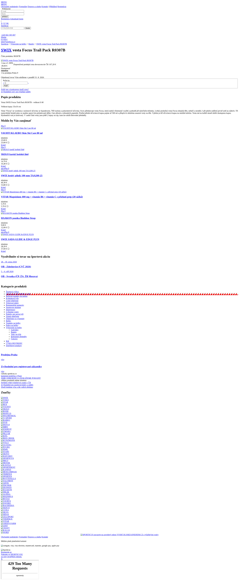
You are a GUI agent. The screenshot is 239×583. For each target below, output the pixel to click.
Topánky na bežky (13, 323)
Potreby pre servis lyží (14, 314)
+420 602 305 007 (8, 35)
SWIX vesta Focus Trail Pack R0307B (51, 44)
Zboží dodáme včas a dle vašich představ (17, 387)
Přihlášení (53, 6)
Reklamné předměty (19, 337)
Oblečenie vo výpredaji (15, 319)
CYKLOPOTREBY (14, 343)
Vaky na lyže (16, 334)
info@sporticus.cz (8, 42)
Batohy (31, 44)
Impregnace (10, 310)
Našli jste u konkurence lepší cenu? (15, 89)
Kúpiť (3, 145)
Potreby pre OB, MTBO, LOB (18, 294)
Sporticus (4, 44)
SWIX (6, 50)
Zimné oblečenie (12, 316)
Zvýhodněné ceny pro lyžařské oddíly (16, 92)
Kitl (7, 341)
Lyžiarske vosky (12, 312)
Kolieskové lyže (12, 298)
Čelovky (14, 339)
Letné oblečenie (12, 301)
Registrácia (62, 6)
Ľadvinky (15, 330)
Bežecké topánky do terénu (16, 296)
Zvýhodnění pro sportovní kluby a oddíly (17, 385)
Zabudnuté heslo (16, 19)
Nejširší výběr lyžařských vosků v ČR (16, 383)
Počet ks (6, 80)
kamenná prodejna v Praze (11, 376)
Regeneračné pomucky (15, 305)
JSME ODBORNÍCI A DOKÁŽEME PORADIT (21, 378)
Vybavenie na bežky (18, 44)
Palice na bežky (12, 325)
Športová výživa (12, 292)
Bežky (8, 321)
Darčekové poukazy (14, 346)
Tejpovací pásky (12, 303)
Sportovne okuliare (13, 307)
